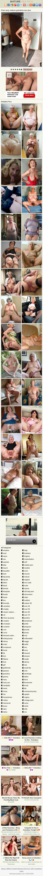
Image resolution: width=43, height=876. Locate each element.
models (27, 568)
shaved (27, 653)
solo (25, 671)
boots (5, 597)
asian (5, 556)
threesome (28, 682)
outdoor (27, 600)
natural (26, 577)
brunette (6, 603)
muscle (27, 574)
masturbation (29, 559)
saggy (26, 641)
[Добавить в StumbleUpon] (30, 5)
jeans (5, 706)
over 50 (27, 609)
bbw (4, 565)
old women (28, 594)
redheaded (28, 638)
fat (4, 653)
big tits (5, 580)
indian (5, 700)
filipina (5, 659)
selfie (26, 644)
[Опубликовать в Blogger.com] (5, 5)
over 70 (27, 615)
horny (5, 691)
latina (5, 712)
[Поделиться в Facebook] (9, 5)
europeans (7, 647)
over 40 (27, 606)
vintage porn (29, 700)
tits (25, 688)
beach (5, 568)
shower (27, 656)
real (25, 635)
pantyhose (28, 621)
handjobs (6, 685)
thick (26, 680)
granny (5, 677)
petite (26, 624)
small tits (27, 668)
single (26, 659)
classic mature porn (10, 612)
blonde (5, 588)
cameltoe (6, 606)
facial (5, 650)
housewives (7, 697)
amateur (6, 550)
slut (25, 665)
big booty (6, 577)
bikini (5, 583)
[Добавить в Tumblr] (34, 5)
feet (4, 656)
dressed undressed (10, 635)
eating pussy (8, 638)
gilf (4, 665)
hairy (5, 680)
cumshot (6, 627)
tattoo (26, 677)
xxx (25, 712)
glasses (6, 671)
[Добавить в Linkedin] (18, 5)
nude (26, 585)
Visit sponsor (27, 69)
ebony (5, 641)
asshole (6, 562)
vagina (26, 697)
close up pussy (8, 618)
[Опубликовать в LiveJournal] (21, 5)
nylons (26, 588)
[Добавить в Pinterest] (24, 5)
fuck (4, 662)
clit (4, 615)
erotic (5, 644)
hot (4, 694)
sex (25, 647)
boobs (5, 594)
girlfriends (6, 668)
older (26, 597)
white (26, 706)
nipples (27, 580)
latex (5, 709)
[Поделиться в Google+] (15, 5)
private (26, 630)
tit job (26, 685)
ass (4, 559)
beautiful (6, 571)
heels (5, 688)
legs (25, 550)
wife (25, 709)
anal (4, 553)
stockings (27, 674)
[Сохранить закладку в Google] (12, 5)
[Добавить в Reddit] (27, 5)
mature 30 (28, 603)
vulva (26, 703)
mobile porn (28, 565)
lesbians (27, 553)
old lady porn (29, 591)
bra (4, 600)
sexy (26, 650)
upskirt (26, 694)
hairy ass (6, 682)
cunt (4, 630)
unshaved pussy (30, 691)
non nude (27, 583)
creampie (6, 624)
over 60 (27, 612)
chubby (6, 609)
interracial (6, 703)
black (5, 585)
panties (27, 618)
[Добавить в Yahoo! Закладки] (40, 5)
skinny (26, 662)
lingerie (27, 556)
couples (6, 621)
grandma (6, 674)
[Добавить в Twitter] (37, 5)
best (4, 574)
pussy (26, 632)
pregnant (27, 627)
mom (26, 571)
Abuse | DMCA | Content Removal (12, 868)
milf (25, 562)
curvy (5, 632)
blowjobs (6, 591)
